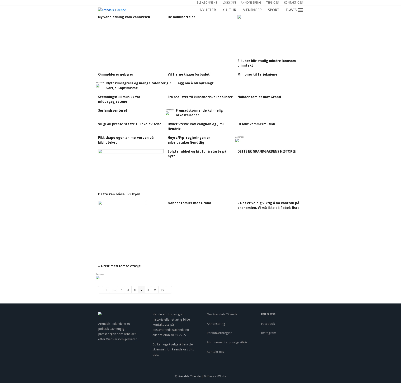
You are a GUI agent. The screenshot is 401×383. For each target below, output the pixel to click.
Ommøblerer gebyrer (115, 74)
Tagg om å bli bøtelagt (195, 83)
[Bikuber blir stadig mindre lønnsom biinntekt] (270, 36)
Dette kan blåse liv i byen (119, 194)
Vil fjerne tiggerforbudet (189, 74)
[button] (303, 10)
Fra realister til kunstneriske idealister (200, 97)
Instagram (268, 333)
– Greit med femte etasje (119, 266)
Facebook (268, 324)
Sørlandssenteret (112, 110)
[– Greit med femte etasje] (122, 232)
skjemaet (159, 349)
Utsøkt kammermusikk (256, 124)
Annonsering (216, 324)
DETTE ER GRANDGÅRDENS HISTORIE (266, 151)
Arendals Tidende (189, 376)
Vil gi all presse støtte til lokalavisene (129, 124)
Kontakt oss (215, 352)
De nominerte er (181, 17)
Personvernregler (219, 333)
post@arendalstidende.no (170, 330)
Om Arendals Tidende (222, 314)
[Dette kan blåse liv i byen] (131, 170)
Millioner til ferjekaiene (257, 74)
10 (164, 290)
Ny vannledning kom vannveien (124, 17)
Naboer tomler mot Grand (259, 97)
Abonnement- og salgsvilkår (227, 342)
